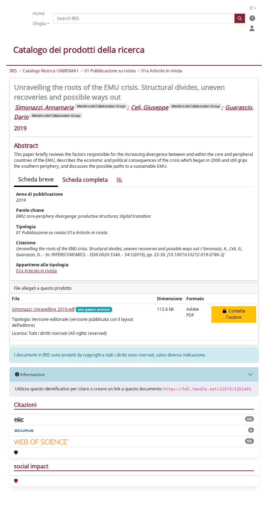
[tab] (119, 179)
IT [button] (251, 8)
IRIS (13, 71)
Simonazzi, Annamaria (44, 107)
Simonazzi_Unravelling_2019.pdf (43, 309)
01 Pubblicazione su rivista (110, 71)
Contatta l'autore (235, 314)
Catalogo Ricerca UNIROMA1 (51, 71)
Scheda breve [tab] (36, 179)
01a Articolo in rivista (161, 71)
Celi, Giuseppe (149, 107)
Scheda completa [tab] (85, 179)
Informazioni (32, 374)
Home (39, 13)
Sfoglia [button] (39, 24)
